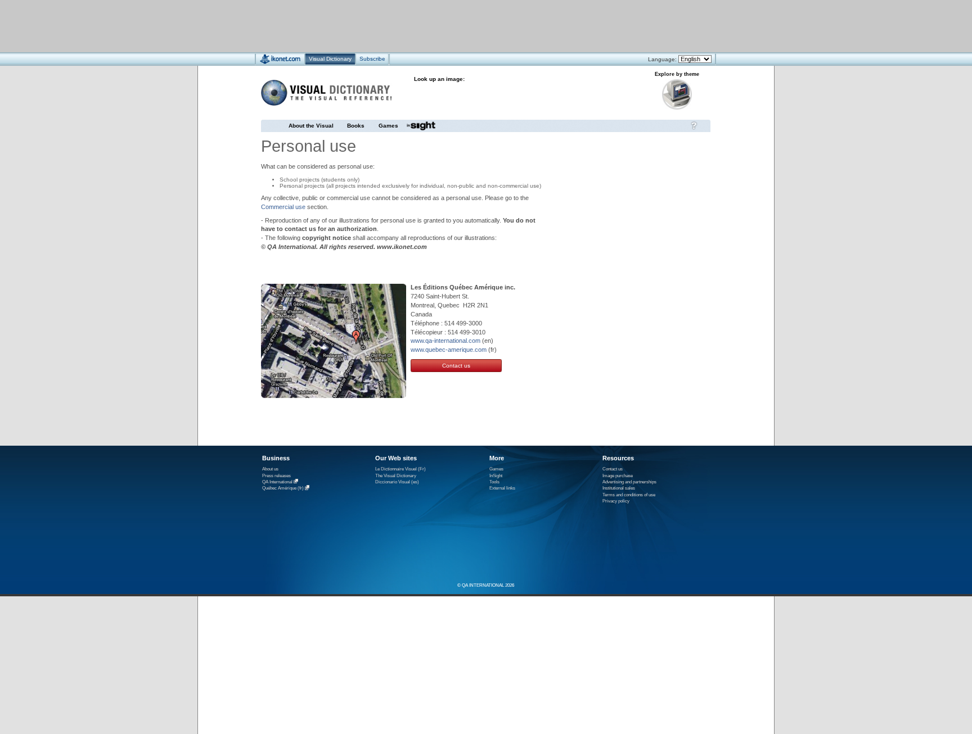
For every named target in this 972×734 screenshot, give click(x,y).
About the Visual (311, 126)
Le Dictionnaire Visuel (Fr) (400, 469)
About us (270, 469)
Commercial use (283, 206)
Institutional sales (618, 488)
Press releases (276, 475)
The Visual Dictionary (395, 475)
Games (388, 126)
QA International (277, 481)
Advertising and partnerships (629, 481)
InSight (495, 475)
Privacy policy (615, 501)
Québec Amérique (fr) (283, 488)
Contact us (456, 366)
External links (502, 488)
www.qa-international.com (445, 340)
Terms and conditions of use (628, 494)
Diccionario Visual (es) (397, 481)
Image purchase (617, 475)
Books (355, 126)
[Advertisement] (452, 25)
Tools (494, 481)
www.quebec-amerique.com (449, 349)
